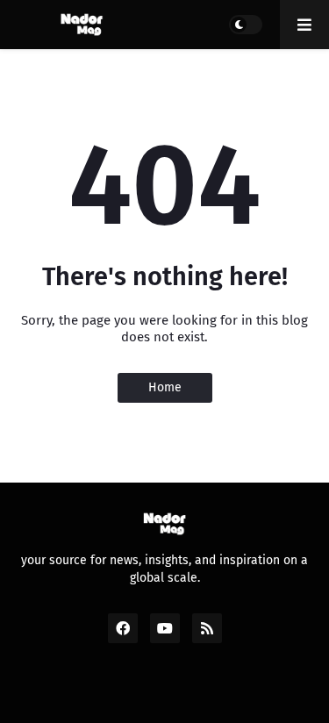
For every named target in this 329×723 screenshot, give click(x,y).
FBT (291, 691)
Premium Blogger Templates (174, 691)
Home (165, 387)
